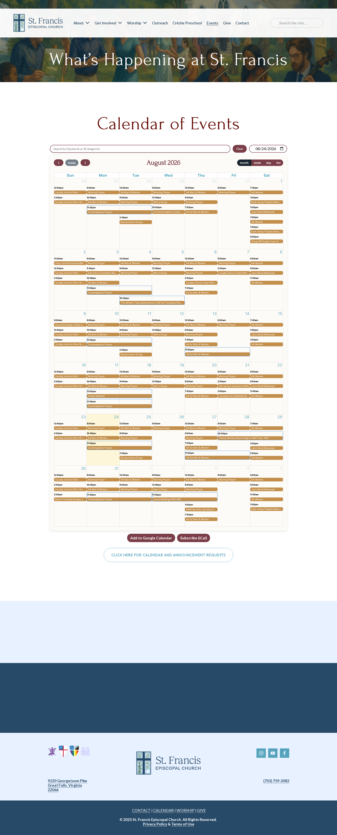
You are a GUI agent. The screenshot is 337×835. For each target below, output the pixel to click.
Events (212, 23)
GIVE (201, 810)
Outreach (160, 23)
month (244, 162)
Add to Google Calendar (151, 538)
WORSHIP (185, 810)
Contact (242, 23)
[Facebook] (284, 753)
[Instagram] (261, 753)
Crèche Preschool (187, 23)
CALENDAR (163, 810)
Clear (239, 148)
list (278, 162)
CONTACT (141, 810)
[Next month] (85, 162)
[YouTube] (273, 753)
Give (227, 23)
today (72, 162)
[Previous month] (58, 162)
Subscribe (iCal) (193, 538)
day (268, 162)
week (257, 162)
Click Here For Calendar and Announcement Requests (168, 555)
